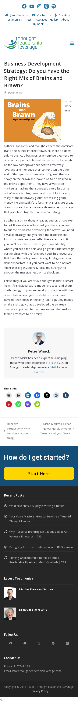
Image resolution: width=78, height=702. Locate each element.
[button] (72, 43)
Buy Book (37, 24)
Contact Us (44, 15)
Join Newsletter (19, 15)
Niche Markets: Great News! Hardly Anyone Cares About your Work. (53, 429)
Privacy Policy (40, 691)
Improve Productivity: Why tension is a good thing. (17, 431)
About (66, 19)
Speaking (64, 15)
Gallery (54, 19)
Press (28, 19)
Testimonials (14, 19)
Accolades (41, 19)
